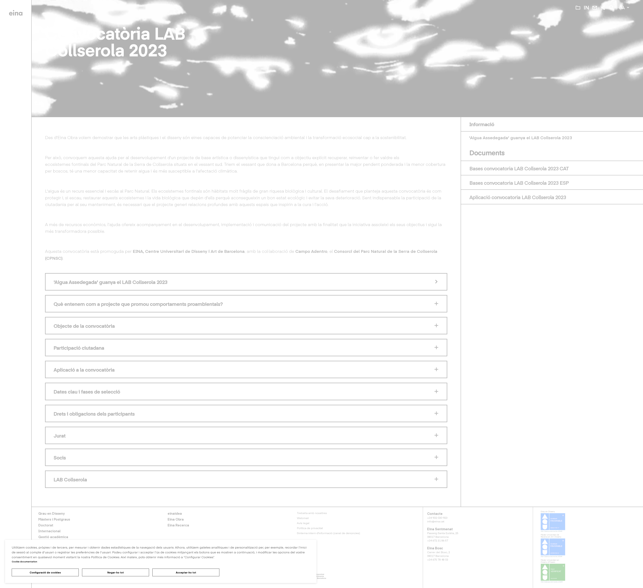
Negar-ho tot (115, 572)
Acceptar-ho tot (186, 572)
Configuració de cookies (45, 572)
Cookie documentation (24, 561)
